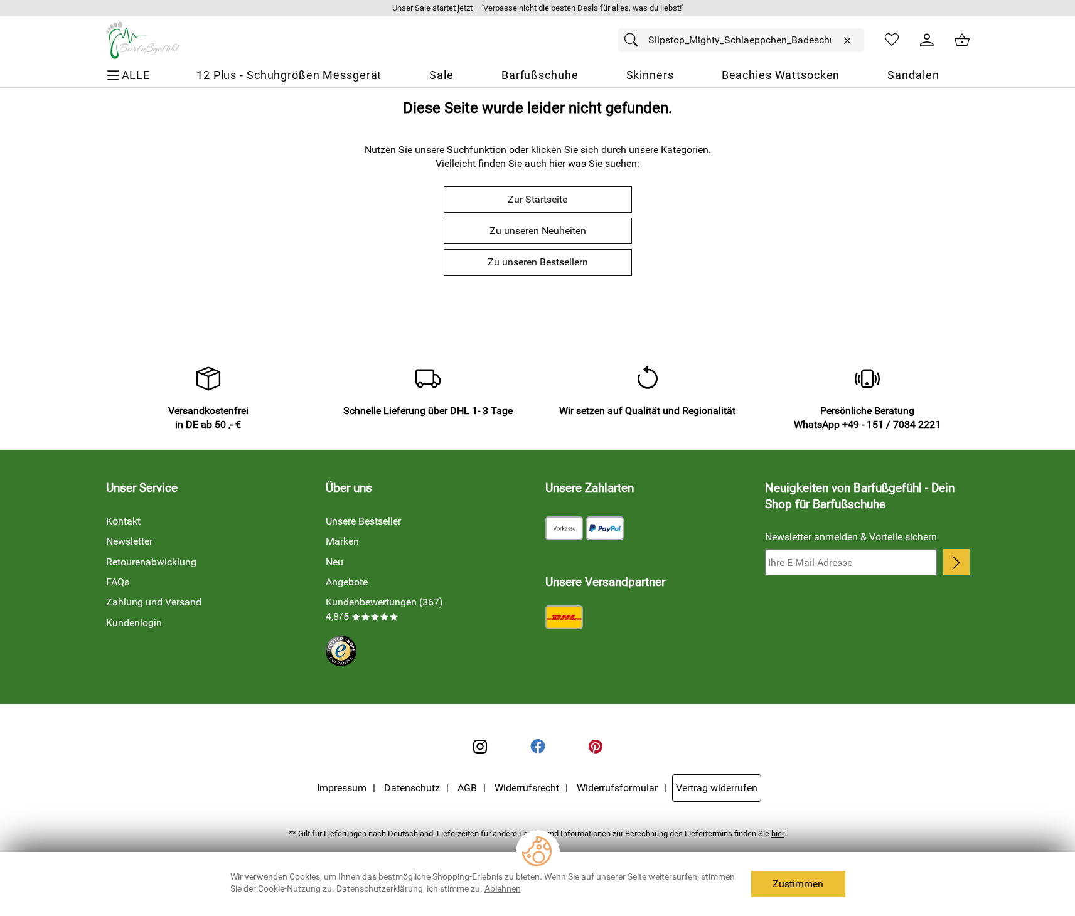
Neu (334, 562)
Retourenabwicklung (151, 562)
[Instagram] (480, 746)
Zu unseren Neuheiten (537, 231)
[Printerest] (595, 746)
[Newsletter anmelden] (956, 562)
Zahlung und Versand (153, 602)
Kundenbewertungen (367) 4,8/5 (384, 609)
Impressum (341, 788)
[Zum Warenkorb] (962, 40)
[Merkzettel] (891, 40)
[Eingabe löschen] (847, 41)
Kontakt (123, 521)
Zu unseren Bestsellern (538, 262)
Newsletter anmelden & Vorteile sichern (851, 537)
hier (777, 833)
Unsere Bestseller (363, 521)
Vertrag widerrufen (716, 788)
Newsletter (129, 541)
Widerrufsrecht (527, 788)
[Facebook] (537, 746)
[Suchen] (634, 40)
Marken (342, 541)
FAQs (117, 582)
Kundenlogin (134, 623)
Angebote (347, 582)
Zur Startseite (537, 199)
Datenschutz (412, 788)
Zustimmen (798, 884)
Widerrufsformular (617, 788)
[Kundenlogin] (926, 40)
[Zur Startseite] (143, 40)
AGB (467, 788)
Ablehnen (502, 888)
